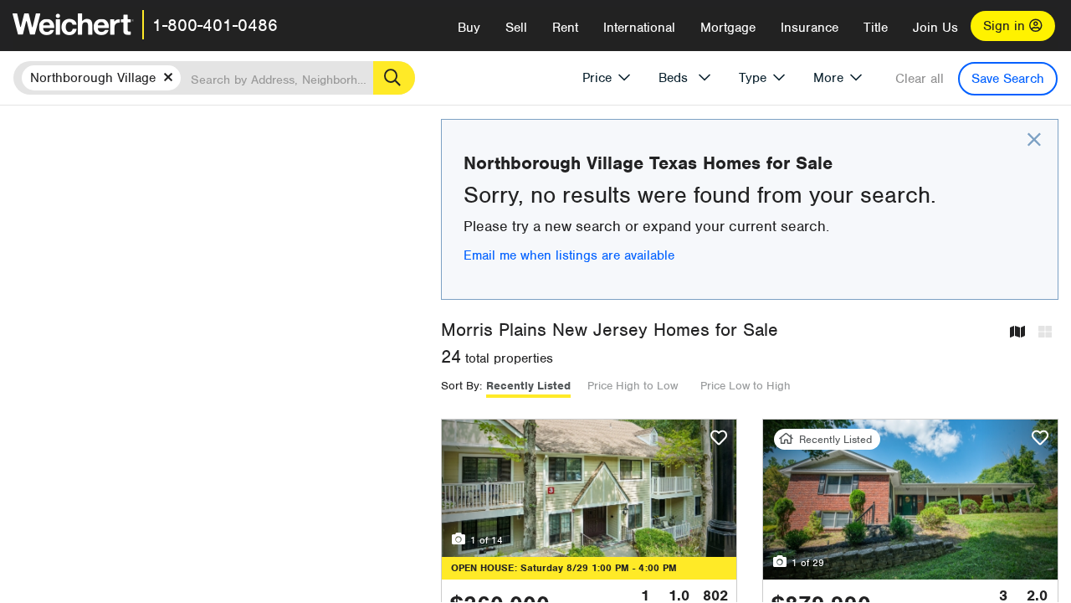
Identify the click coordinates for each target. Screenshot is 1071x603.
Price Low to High (745, 386)
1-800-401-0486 (215, 25)
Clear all (919, 78)
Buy (469, 27)
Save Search (1007, 78)
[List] (1045, 333)
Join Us (935, 27)
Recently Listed (528, 386)
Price (597, 78)
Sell (516, 27)
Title (875, 27)
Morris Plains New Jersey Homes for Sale (609, 329)
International (639, 27)
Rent (565, 27)
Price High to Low (632, 386)
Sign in (1006, 26)
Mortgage (728, 27)
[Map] (1017, 333)
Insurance (809, 27)
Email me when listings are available (569, 255)
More (828, 78)
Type (752, 78)
